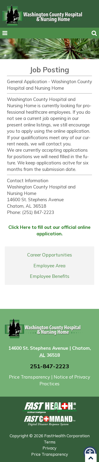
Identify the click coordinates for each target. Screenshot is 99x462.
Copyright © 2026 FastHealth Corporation (50, 435)
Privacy (49, 447)
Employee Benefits (49, 276)
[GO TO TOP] (91, 458)
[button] (90, 453)
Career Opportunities (49, 255)
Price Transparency (30, 377)
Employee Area (49, 265)
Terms (50, 441)
